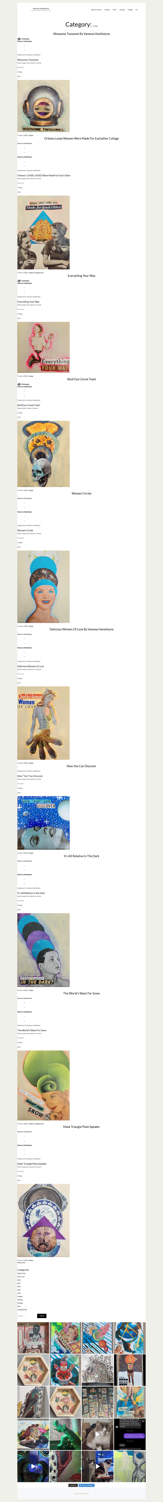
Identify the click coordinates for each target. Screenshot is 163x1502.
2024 (19, 1293)
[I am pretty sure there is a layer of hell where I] (97, 1402)
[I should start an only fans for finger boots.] (65, 1434)
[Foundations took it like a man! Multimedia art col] (65, 1338)
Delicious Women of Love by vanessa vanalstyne (81, 629)
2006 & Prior (21, 1273)
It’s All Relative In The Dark (81, 856)
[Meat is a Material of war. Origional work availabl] (97, 1338)
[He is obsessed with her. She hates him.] (97, 1466)
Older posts (21, 1263)
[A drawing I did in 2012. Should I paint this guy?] (97, 1370)
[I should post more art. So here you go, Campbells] (65, 1370)
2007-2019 (21, 1277)
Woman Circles (81, 493)
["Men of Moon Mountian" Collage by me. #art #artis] (130, 1402)
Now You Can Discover (81, 766)
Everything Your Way (81, 275)
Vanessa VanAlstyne (41, 8)
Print (18, 1306)
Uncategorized (38, 273)
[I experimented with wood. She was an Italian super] (65, 1402)
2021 (19, 1283)
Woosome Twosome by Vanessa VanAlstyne (81, 34)
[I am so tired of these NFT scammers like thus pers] (130, 1434)
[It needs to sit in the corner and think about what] (33, 1402)
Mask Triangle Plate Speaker (81, 1127)
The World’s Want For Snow (81, 993)
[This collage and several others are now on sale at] (130, 1338)
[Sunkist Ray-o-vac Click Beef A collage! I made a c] (130, 1370)
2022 (26, 135)
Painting (20, 1303)
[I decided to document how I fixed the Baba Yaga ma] (33, 1466)
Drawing (20, 1300)
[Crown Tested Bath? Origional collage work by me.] (33, 1338)
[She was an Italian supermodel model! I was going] (33, 1370)
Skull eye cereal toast (81, 379)
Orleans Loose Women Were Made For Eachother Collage (81, 138)
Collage (30, 135)
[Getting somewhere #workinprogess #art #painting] (65, 1466)
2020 (19, 1280)
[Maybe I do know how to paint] (130, 1466)
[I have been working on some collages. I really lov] (33, 1434)
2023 (19, 1290)
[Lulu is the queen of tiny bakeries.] (97, 1434)
